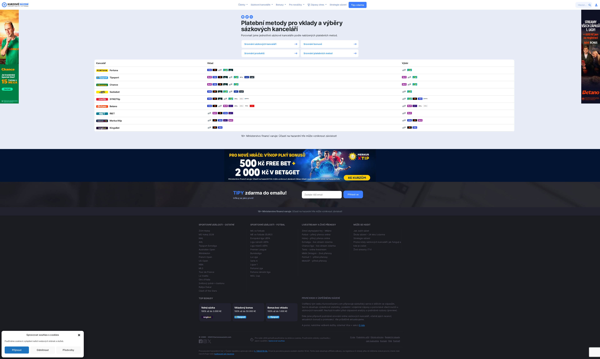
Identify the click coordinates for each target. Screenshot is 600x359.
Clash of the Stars (208, 290)
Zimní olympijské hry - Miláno (316, 230)
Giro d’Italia (204, 279)
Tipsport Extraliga (208, 245)
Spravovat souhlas (276, 341)
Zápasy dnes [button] (317, 4)
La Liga (254, 257)
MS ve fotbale (257, 230)
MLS (201, 268)
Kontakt (383, 341)
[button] (79, 334)
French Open (205, 257)
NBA (201, 264)
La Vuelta (203, 275)
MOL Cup (255, 275)
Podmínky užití (362, 337)
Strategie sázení (338, 4)
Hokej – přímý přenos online (316, 238)
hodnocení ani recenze (224, 354)
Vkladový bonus (243, 307)
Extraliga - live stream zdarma (317, 242)
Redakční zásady (392, 337)
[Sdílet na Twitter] (247, 16)
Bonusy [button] (280, 4)
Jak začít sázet (361, 230)
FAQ (390, 341)
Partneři (396, 341)
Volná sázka (208, 307)
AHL (201, 242)
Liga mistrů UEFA (259, 245)
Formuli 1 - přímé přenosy (315, 257)
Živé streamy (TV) (362, 249)
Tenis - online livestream (314, 249)
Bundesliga (256, 253)
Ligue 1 (254, 264)
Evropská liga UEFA (260, 238)
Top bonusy (206, 298)
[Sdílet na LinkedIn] (251, 16)
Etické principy (377, 337)
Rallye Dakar (205, 287)
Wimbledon (204, 253)
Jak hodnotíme (372, 341)
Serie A (254, 260)
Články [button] (242, 4)
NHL (201, 238)
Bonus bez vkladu (278, 307)
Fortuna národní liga (260, 272)
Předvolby (68, 350)
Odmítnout (43, 350)
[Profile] (596, 5)
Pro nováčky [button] (295, 4)
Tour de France (206, 272)
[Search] (590, 5)
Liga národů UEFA (259, 242)
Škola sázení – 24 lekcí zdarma (369, 234)
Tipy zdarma (357, 5)
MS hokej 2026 (206, 234)
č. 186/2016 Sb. (261, 351)
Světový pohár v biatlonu (211, 283)
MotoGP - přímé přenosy (314, 260)
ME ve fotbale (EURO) (261, 234)
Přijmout (17, 350)
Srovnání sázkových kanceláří (260, 44)
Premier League (258, 249)
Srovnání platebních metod (318, 53)
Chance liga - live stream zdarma (319, 245)
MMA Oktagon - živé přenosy (317, 253)
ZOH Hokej (204, 230)
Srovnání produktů (254, 53)
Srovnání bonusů (313, 44)
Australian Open (207, 249)
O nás (362, 325)
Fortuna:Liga (256, 268)
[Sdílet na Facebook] (243, 16)
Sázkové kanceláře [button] (261, 4)
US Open (203, 260)
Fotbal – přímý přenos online (316, 234)
